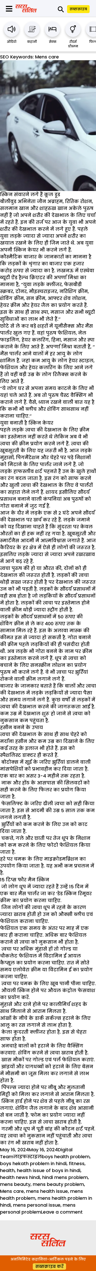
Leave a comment (62, 1212)
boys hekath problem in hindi (33, 1163)
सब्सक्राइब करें (49, 1266)
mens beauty (15, 1184)
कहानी (32, 41)
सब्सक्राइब (78, 9)
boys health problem (66, 1156)
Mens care (12, 1191)
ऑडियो (11, 41)
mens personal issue (36, 1205)
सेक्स (52, 41)
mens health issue (47, 1191)
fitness (76, 1163)
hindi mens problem (65, 1177)
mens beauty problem (58, 1184)
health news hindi (20, 1177)
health (7, 1170)
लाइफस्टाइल (27, 1156)
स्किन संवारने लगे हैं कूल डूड (30, 194)
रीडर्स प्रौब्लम (73, 43)
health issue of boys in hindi (48, 1170)
